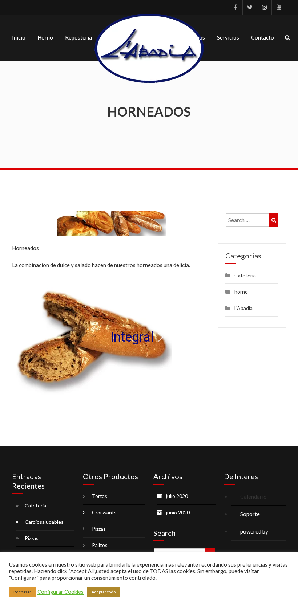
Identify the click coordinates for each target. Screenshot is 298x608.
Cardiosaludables (44, 522)
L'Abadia (243, 308)
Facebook (235, 7)
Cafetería (245, 275)
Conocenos (191, 37)
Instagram (264, 7)
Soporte (250, 514)
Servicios (228, 37)
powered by (254, 531)
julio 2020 (177, 496)
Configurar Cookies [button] (60, 592)
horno (241, 292)
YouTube (278, 7)
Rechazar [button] (22, 591)
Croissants (104, 512)
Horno (45, 37)
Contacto (262, 37)
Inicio (18, 37)
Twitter (249, 7)
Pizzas (32, 538)
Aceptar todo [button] (104, 591)
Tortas (99, 496)
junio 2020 (178, 512)
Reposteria (78, 37)
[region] (111, 337)
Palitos (100, 545)
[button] (23, 337)
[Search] (273, 220)
